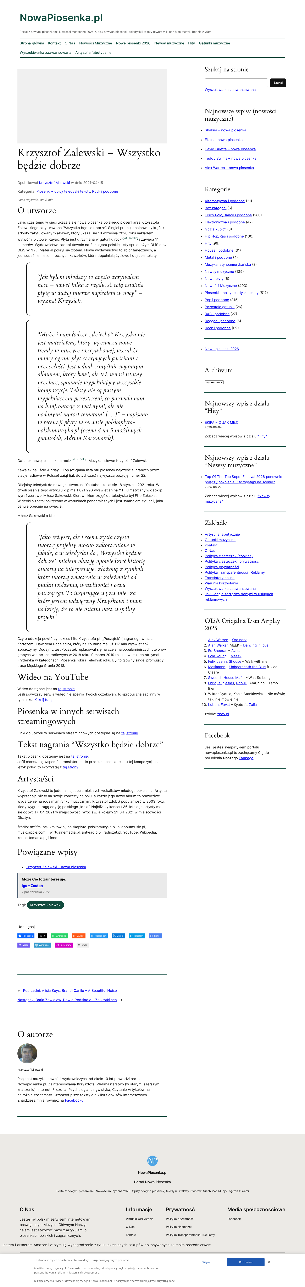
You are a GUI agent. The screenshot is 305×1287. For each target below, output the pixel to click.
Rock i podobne (105, 191)
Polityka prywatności (222, 567)
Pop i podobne (217, 300)
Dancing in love (255, 645)
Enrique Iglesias (221, 683)
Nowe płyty (214, 279)
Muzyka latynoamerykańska (228, 264)
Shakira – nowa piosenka (225, 130)
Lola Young (217, 656)
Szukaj (278, 82)
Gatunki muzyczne (220, 540)
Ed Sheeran (217, 651)
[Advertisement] (92, 109)
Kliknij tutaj (43, 700)
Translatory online (219, 578)
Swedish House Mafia (226, 678)
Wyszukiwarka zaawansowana (230, 90)
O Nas (210, 551)
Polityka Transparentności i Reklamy (235, 572)
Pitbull (241, 683)
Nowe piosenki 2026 (222, 349)
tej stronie (66, 689)
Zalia (253, 705)
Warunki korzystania (221, 583)
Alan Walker (218, 645)
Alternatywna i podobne (225, 201)
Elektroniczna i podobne (225, 222)
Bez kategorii (215, 208)
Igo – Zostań (32, 886)
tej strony (70, 767)
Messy (236, 656)
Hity (208, 243)
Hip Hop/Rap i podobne (224, 236)
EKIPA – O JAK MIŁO (222, 422)
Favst (225, 705)
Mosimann (216, 667)
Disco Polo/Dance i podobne (228, 215)
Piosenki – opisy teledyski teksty (63, 191)
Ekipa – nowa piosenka (224, 140)
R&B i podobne (217, 314)
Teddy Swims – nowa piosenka (230, 158)
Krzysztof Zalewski (45, 905)
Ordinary (239, 640)
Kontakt (211, 545)
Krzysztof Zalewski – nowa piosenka (56, 867)
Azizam (237, 651)
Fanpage (246, 758)
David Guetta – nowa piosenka (230, 149)
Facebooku (74, 1100)
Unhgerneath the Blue (247, 667)
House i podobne (219, 250)
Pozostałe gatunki (219, 307)
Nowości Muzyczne (221, 286)
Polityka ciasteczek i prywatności (232, 561)
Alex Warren (218, 640)
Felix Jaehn (217, 661)
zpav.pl (223, 714)
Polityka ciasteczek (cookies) (229, 556)
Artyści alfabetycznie (222, 534)
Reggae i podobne (220, 321)
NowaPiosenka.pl (61, 17)
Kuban (213, 705)
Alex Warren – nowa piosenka (229, 168)
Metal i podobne (218, 257)
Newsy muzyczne (219, 271)
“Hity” (262, 436)
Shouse (235, 661)
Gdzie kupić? (215, 229)
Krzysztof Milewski (54, 183)
